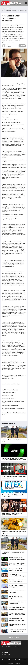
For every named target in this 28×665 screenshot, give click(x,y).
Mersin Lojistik (17, 663)
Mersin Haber (10, 663)
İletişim (4, 654)
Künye (8, 654)
